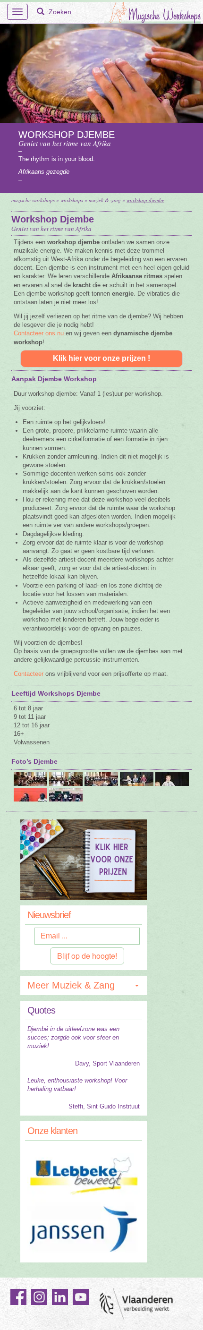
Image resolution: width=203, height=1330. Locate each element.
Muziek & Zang (105, 200)
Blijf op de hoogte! (87, 955)
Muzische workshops (33, 200)
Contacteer (28, 673)
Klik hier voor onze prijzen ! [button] (101, 358)
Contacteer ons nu (39, 333)
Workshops (71, 200)
